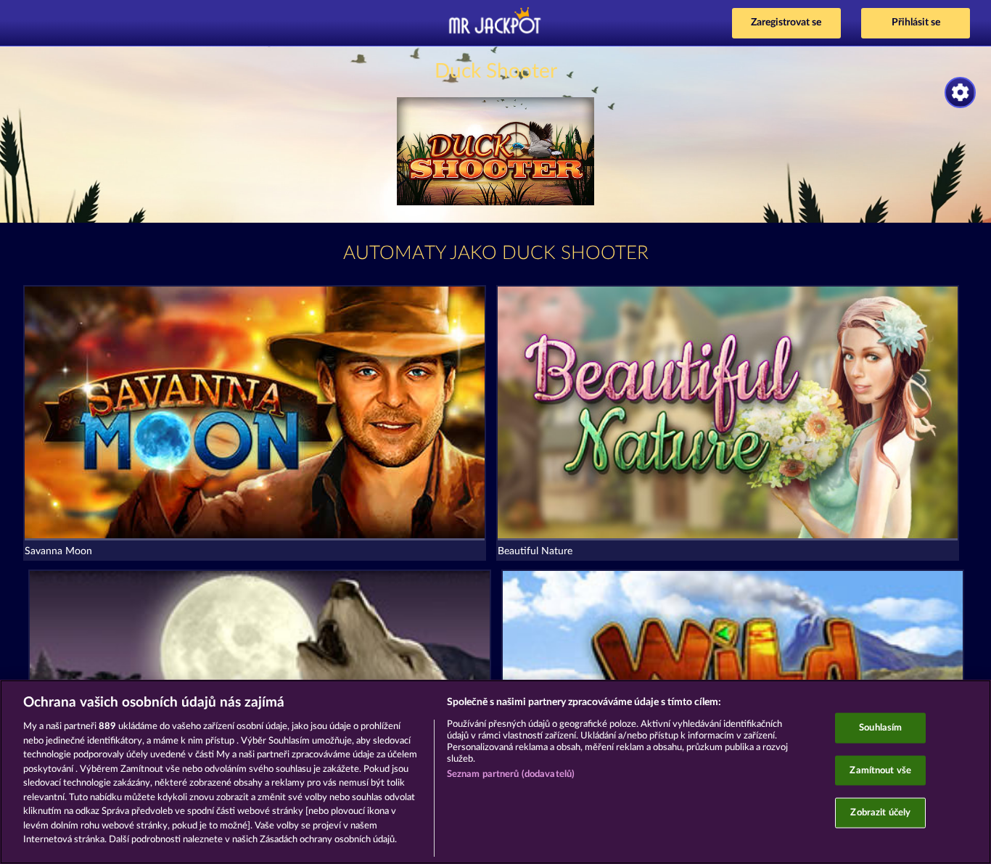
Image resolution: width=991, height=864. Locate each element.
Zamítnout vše (880, 770)
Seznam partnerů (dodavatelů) (511, 774)
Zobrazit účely (880, 813)
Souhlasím (880, 728)
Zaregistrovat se (786, 22)
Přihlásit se (916, 22)
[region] (495, 772)
